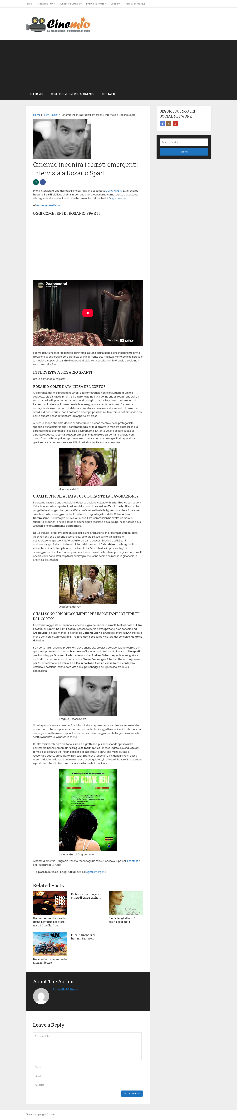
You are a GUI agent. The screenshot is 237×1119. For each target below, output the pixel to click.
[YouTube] (175, 123)
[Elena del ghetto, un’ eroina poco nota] (126, 903)
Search (184, 151)
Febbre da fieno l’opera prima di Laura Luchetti (86, 895)
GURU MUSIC (113, 190)
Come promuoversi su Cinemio (72, 94)
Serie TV (115, 4)
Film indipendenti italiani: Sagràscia (83, 936)
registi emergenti (95, 871)
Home (29, 4)
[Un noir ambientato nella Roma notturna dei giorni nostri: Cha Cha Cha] (50, 903)
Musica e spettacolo (135, 4)
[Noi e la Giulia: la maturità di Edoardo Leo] (50, 944)
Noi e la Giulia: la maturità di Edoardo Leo (50, 960)
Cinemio (30, 1114)
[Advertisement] (118, 64)
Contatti (108, 94)
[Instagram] (168, 123)
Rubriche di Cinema (69, 4)
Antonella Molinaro (48, 205)
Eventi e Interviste (95, 4)
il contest (132, 861)
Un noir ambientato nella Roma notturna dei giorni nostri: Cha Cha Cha (49, 921)
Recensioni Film (45, 4)
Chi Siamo (36, 94)
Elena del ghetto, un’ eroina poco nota (122, 919)
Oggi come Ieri (117, 198)
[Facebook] (162, 123)
